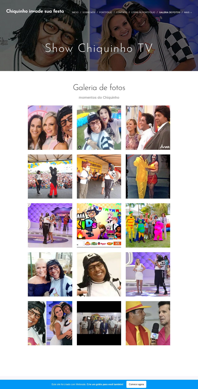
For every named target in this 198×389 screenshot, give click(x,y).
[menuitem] (76, 12)
